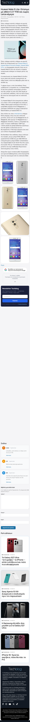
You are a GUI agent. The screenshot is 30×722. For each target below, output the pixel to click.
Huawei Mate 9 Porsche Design (10, 65)
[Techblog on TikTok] (17, 704)
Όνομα (3, 512)
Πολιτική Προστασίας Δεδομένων (16, 709)
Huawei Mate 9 (22, 63)
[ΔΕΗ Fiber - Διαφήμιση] (15, 50)
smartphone (18, 113)
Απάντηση (8, 455)
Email (2, 519)
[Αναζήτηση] (22, 3)
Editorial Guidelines (22, 712)
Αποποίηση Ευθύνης (14, 712)
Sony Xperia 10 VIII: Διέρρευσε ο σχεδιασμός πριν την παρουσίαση (13, 593)
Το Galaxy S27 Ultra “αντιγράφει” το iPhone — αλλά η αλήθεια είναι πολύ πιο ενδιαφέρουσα (14, 561)
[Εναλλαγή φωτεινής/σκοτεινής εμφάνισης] (25, 3)
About (14, 715)
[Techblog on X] (13, 704)
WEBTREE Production (20, 715)
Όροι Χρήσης (5, 709)
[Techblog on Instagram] (6, 704)
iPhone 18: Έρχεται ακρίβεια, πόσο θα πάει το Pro (14, 657)
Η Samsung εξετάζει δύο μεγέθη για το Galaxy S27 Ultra (13, 625)
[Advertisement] (15, 375)
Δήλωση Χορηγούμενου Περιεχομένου (14, 711)
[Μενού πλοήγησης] (27, 3)
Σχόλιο (3, 494)
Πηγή (2, 265)
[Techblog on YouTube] (10, 704)
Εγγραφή (15, 300)
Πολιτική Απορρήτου (22, 304)
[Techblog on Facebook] (3, 704)
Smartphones (5, 20)
